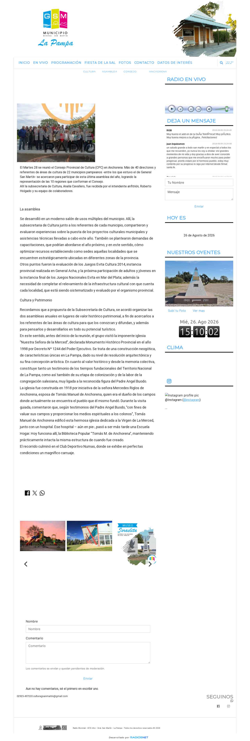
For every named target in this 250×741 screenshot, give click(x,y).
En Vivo (40, 63)
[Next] (150, 564)
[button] (221, 62)
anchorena (158, 71)
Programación (66, 63)
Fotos (125, 63)
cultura (89, 71)
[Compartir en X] (35, 494)
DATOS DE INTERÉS (174, 63)
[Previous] (26, 564)
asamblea (109, 71)
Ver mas (199, 311)
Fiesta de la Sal (100, 63)
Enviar (88, 678)
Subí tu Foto (177, 311)
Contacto (144, 63)
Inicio (24, 63)
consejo (130, 71)
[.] (199, 283)
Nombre (32, 621)
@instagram (191, 400)
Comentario (34, 638)
